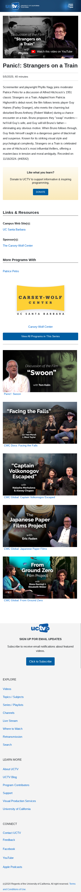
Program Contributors (16, 785)
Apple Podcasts (12, 866)
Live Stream (10, 720)
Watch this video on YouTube (51, 52)
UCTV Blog (10, 777)
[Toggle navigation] (70, 6)
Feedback (9, 839)
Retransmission (12, 736)
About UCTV (10, 769)
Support (7, 793)
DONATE (40, 192)
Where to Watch (12, 728)
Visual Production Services (19, 801)
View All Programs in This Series (40, 336)
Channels (9, 712)
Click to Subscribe (40, 661)
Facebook (9, 848)
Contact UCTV (12, 832)
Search (7, 744)
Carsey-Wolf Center (40, 326)
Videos (7, 689)
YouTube (8, 857)
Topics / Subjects (13, 696)
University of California (17, 808)
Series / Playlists (13, 704)
